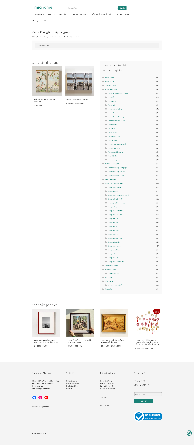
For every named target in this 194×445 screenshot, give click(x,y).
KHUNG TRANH (79, 14)
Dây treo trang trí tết (115, 285)
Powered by (40, 407)
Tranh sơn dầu (112, 125)
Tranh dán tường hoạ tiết (116, 172)
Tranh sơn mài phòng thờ (116, 121)
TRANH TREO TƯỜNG (43, 14)
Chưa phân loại (113, 156)
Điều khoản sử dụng (73, 383)
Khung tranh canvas (114, 187)
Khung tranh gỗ (113, 258)
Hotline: (39, 386)
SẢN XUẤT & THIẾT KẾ (101, 14)
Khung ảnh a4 (112, 226)
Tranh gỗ (111, 97)
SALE (127, 14)
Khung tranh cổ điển (115, 215)
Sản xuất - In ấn (110, 179)
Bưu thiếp (108, 289)
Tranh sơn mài (113, 113)
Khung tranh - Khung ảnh (114, 183)
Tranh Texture (112, 101)
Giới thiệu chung (71, 381)
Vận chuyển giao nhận (107, 388)
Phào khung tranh (111, 266)
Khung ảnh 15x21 (113, 222)
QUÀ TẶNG (62, 14)
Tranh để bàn (109, 82)
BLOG (119, 14)
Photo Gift (108, 277)
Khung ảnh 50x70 (113, 230)
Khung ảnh (111, 254)
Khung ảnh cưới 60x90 (115, 199)
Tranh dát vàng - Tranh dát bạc (118, 93)
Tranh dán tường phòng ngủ (117, 168)
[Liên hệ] (189, 433)
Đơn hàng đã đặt (139, 381)
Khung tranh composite (116, 262)
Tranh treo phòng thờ (115, 152)
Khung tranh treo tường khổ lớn (119, 195)
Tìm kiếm (122, 8)
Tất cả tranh (109, 78)
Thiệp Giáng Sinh (113, 273)
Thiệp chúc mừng (111, 269)
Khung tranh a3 (113, 234)
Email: (41, 388)
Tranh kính (111, 105)
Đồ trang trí (109, 281)
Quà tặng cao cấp (111, 85)
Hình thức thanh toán (107, 383)
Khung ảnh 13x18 (113, 219)
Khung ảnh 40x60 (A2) (115, 238)
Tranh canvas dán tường (116, 175)
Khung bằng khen (114, 250)
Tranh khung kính (114, 136)
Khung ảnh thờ (113, 191)
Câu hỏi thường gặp (106, 381)
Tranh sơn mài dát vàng (116, 117)
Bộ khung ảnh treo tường (116, 203)
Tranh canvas (112, 132)
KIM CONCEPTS (105, 405)
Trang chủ (38, 21)
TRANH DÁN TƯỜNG (112, 164)
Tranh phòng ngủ (114, 148)
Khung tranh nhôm (114, 246)
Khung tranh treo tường (116, 211)
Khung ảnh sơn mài (114, 207)
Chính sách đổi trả (72, 386)
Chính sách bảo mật (106, 386)
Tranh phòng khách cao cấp (117, 144)
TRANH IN (111, 129)
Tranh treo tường (111, 89)
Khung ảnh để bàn (114, 242)
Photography (112, 140)
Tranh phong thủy (114, 160)
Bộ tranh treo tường (115, 109)
